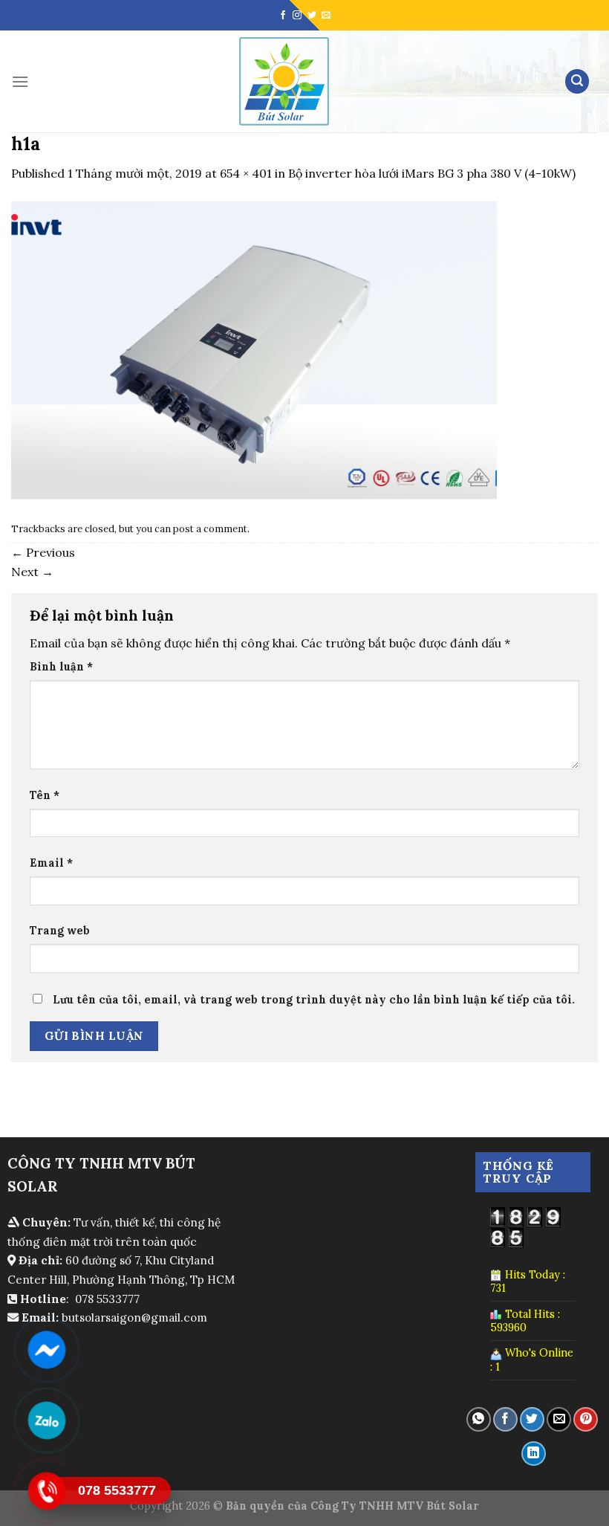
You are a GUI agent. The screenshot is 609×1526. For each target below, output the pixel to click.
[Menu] (20, 81)
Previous (43, 552)
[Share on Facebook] (505, 1419)
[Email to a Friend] (559, 1419)
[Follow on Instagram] (297, 15)
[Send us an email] (326, 15)
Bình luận (61, 666)
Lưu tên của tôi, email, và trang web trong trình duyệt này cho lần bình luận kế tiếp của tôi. (314, 999)
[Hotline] (46, 1491)
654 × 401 (246, 173)
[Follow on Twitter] (311, 15)
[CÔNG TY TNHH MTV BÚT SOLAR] (284, 81)
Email (51, 863)
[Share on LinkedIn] (533, 1453)
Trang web (60, 930)
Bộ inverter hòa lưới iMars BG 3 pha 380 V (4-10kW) (432, 173)
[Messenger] (46, 1350)
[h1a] (254, 348)
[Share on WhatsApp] (478, 1419)
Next (32, 571)
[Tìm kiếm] (577, 81)
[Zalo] (46, 1420)
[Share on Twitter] (532, 1419)
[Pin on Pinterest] (585, 1419)
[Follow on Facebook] (283, 15)
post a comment (210, 529)
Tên (44, 795)
